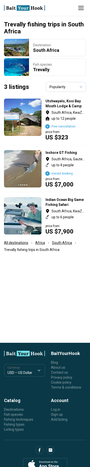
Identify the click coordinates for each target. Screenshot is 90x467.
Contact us (59, 372)
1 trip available (66, 119)
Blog (54, 362)
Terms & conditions (66, 387)
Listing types (14, 429)
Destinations (14, 409)
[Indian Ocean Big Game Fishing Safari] (45, 215)
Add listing (59, 419)
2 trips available (66, 216)
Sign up (57, 414)
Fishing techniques (18, 419)
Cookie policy (61, 382)
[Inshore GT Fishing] (45, 168)
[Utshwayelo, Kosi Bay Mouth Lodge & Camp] (45, 119)
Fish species (13, 414)
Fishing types (14, 424)
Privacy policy (61, 377)
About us (58, 367)
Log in (55, 409)
